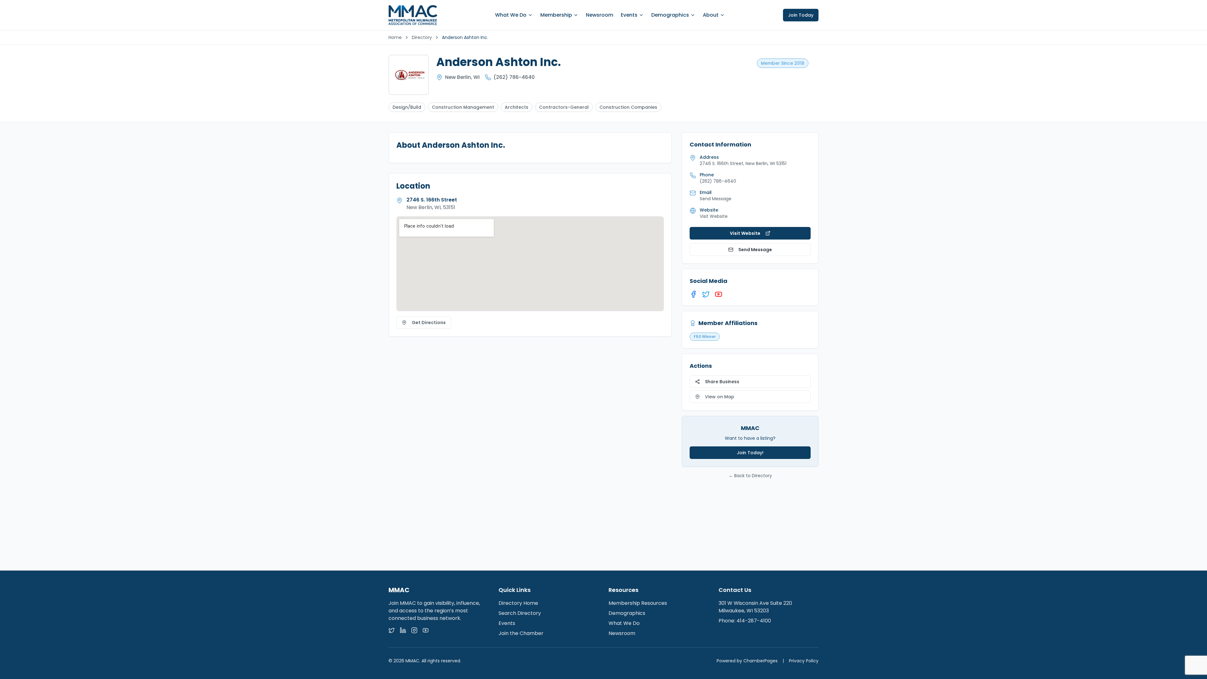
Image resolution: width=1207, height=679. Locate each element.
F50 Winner (705, 336)
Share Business (722, 381)
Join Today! (750, 453)
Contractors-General (564, 107)
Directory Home (518, 603)
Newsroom (599, 15)
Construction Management (463, 107)
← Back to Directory (750, 475)
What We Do (510, 15)
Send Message (755, 249)
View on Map (719, 397)
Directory (422, 37)
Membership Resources (638, 603)
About (711, 15)
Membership (556, 15)
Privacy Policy (803, 661)
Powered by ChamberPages (747, 661)
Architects (516, 107)
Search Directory (520, 613)
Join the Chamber (521, 633)
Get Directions (429, 322)
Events (629, 15)
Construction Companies (628, 107)
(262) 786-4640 (514, 77)
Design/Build (407, 107)
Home (395, 37)
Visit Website (714, 216)
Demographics (670, 15)
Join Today (800, 15)
